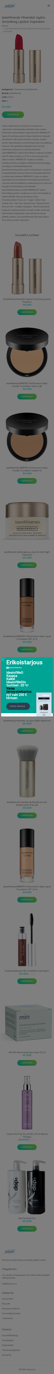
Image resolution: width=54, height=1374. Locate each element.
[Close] (2, 659)
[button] (18, 706)
